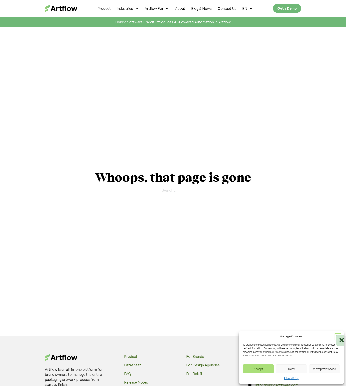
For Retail (194, 373)
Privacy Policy (291, 378)
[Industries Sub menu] (137, 8)
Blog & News (201, 8)
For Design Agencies (203, 365)
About (180, 8)
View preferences (324, 369)
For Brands (195, 356)
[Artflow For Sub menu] (167, 8)
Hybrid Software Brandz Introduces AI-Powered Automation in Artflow (173, 22)
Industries (125, 8)
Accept (258, 369)
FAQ (127, 373)
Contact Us (227, 8)
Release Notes (136, 382)
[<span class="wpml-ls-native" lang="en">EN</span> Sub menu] (251, 8)
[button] (338, 337)
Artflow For (154, 8)
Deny (291, 369)
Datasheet (132, 365)
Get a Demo (287, 8)
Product (104, 8)
